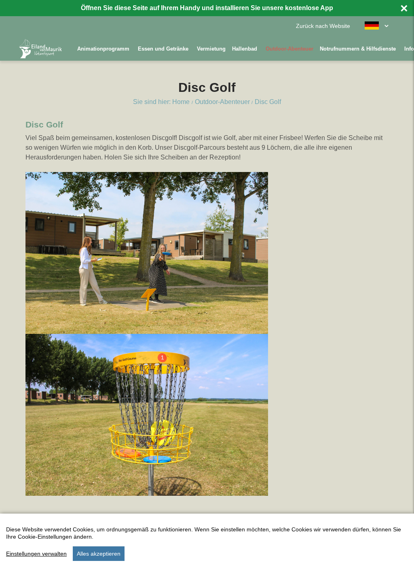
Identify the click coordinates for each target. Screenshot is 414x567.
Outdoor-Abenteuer (289, 49)
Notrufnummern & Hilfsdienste (358, 49)
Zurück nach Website (323, 26)
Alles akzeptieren (98, 553)
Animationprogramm (103, 49)
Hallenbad (244, 49)
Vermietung (211, 49)
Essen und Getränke (163, 49)
